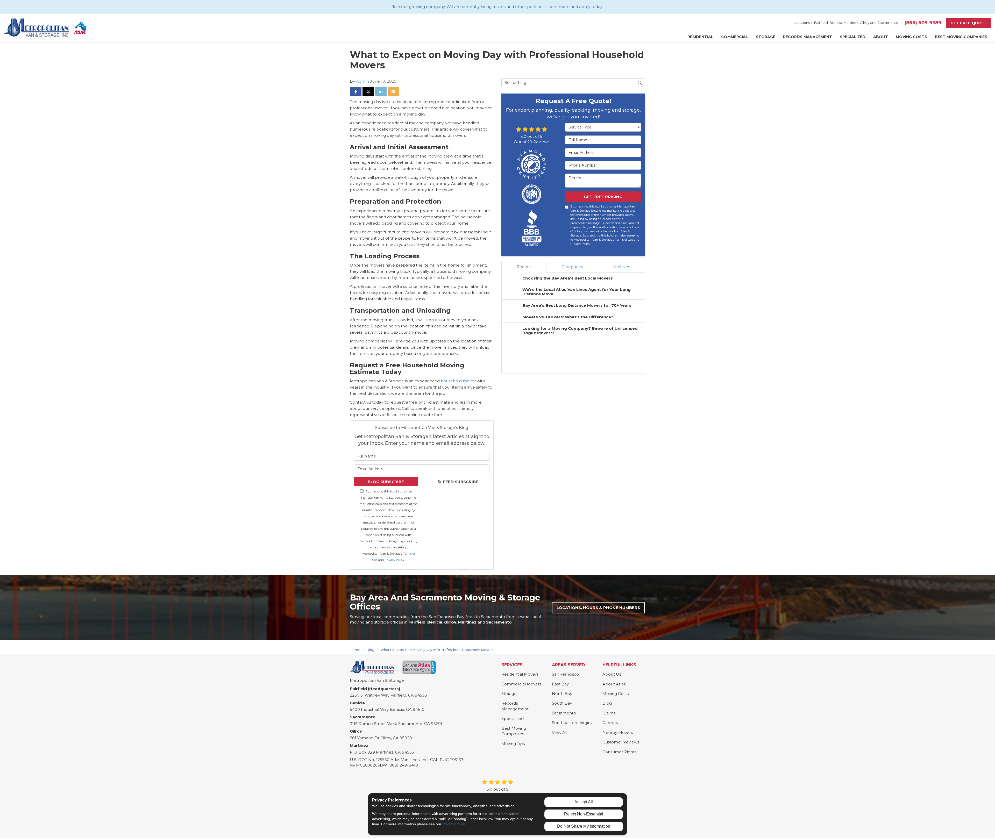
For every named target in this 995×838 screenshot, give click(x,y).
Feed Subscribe (460, 481)
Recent (524, 266)
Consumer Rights (619, 751)
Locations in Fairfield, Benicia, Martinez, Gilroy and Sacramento (845, 23)
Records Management (515, 706)
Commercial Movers (521, 684)
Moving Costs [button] (911, 36)
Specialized (512, 718)
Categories (572, 266)
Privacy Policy (394, 560)
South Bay (562, 703)
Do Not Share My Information (583, 826)
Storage (509, 693)
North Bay (562, 693)
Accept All (583, 802)
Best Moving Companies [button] (961, 36)
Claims (608, 713)
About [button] (880, 36)
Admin (362, 81)
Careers (610, 722)
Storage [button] (765, 36)
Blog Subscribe (386, 481)
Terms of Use (624, 239)
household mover (458, 380)
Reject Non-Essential (583, 814)
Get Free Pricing (603, 196)
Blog (607, 703)
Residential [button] (700, 36)
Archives (621, 266)
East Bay (560, 684)
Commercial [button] (734, 36)
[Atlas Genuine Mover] (419, 667)
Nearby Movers (617, 732)
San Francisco (565, 674)
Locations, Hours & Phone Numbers (598, 607)
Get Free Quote (968, 22)
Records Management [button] (807, 36)
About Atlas (614, 684)
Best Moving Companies (513, 731)
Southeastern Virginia (573, 722)
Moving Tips (513, 743)
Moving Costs (615, 693)
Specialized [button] (852, 36)
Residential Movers (519, 674)
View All (559, 732)
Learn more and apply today (574, 6)
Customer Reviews (620, 742)
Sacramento (564, 713)
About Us (611, 674)
